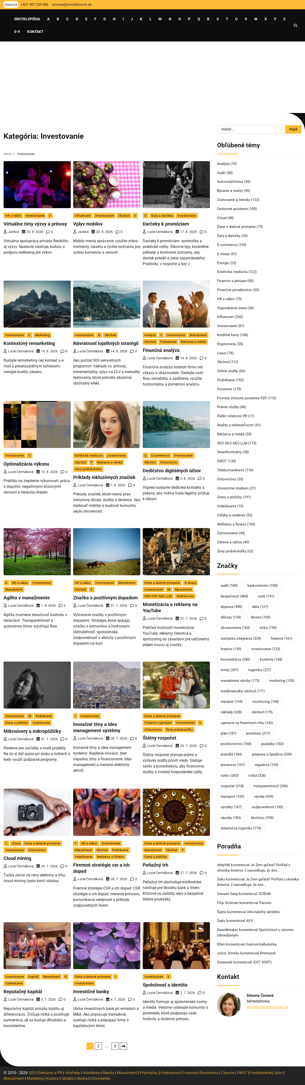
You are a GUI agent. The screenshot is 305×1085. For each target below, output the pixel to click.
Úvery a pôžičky (16, 723)
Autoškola (91, 1072)
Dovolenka (101, 1078)
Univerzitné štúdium (233, 488)
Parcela (265, 903)
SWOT (222, 461)
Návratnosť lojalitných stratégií (105, 343)
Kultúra (52, 1078)
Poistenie (224, 389)
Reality (108, 1072)
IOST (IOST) (262, 962)
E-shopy (190, 583)
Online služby (227, 371)
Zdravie (227, 1072)
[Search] (295, 25)
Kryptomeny (226, 344)
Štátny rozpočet (159, 738)
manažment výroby (240, 681)
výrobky (231, 807)
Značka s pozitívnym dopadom (105, 598)
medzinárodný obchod (243, 691)
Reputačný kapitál (23, 991)
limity (230, 670)
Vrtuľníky (72, 1072)
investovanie (265, 649)
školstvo (262, 818)
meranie (232, 702)
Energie (223, 263)
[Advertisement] (152, 77)
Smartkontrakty (229, 452)
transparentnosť (271, 786)
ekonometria (235, 628)
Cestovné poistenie (232, 209)
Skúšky (67, 1078)
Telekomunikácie (230, 470)
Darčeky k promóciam (166, 224)
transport (232, 797)
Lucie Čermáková (160, 232)
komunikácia (235, 660)
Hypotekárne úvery (232, 308)
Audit (221, 173)
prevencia (233, 765)
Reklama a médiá (193, 342)
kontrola (271, 660)
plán (228, 733)
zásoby (231, 818)
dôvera (260, 617)
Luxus (221, 353)
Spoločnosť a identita (165, 985)
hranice (231, 649)
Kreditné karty (228, 335)
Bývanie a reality (230, 191)
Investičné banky (91, 991)
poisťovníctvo (236, 744)
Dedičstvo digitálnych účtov (172, 470)
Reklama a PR (50, 1072)
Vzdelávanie (185, 596)
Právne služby (228, 407)
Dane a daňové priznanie (162, 583)
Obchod (124, 215)
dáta (260, 607)
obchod (262, 712)
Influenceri (83, 215)
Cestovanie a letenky (233, 200)
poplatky (272, 744)
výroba (264, 797)
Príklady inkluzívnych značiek (104, 477)
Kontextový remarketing (29, 343)
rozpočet (232, 786)
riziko (230, 776)
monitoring (265, 702)
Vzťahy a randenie (231, 515)
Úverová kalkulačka (261, 944)
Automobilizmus (230, 182)
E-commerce (160, 455)
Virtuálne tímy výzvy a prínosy (35, 224)
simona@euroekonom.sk (267, 1007)
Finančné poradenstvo (234, 290)
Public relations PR (232, 416)
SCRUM (265, 894)
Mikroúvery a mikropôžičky (32, 731)
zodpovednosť (267, 807)
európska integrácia (241, 638)
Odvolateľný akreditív (263, 912)
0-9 (17, 32)
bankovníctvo (262, 586)
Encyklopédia (27, 19)
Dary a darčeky (162, 215)
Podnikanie (168, 342)
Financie (189, 1072)
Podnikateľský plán (266, 1072)
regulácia (266, 765)
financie (281, 638)
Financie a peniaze (158, 723)
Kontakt (35, 32)
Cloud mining (17, 858)
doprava (231, 607)
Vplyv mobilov (88, 224)
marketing (281, 681)
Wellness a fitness (110, 857)
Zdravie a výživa (229, 542)
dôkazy (231, 617)
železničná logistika (241, 828)
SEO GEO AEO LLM (158, 596)
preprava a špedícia (272, 754)
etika (268, 628)
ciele (266, 596)
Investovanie (35, 215)
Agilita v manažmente (27, 598)
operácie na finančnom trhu (247, 723)
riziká (257, 776)
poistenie (258, 733)
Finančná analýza (161, 350)
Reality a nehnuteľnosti (235, 425)
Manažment (198, 335)
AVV (250, 921)
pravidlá (231, 754)
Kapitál (33, 976)
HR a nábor (13, 215)
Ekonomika (208, 1072)
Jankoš (13, 232)
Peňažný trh (155, 865)
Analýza (150, 335)
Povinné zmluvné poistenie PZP (242, 398)
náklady (231, 712)
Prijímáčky (149, 1072)
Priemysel (268, 953)
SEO (32, 1072)
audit (229, 586)
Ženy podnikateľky (88, 469)
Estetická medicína (89, 455)
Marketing (42, 335)
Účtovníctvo (168, 462)
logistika (259, 670)
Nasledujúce (123, 1046)
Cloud (16, 843)
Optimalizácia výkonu (26, 464)
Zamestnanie (227, 533)
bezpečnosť (234, 596)
